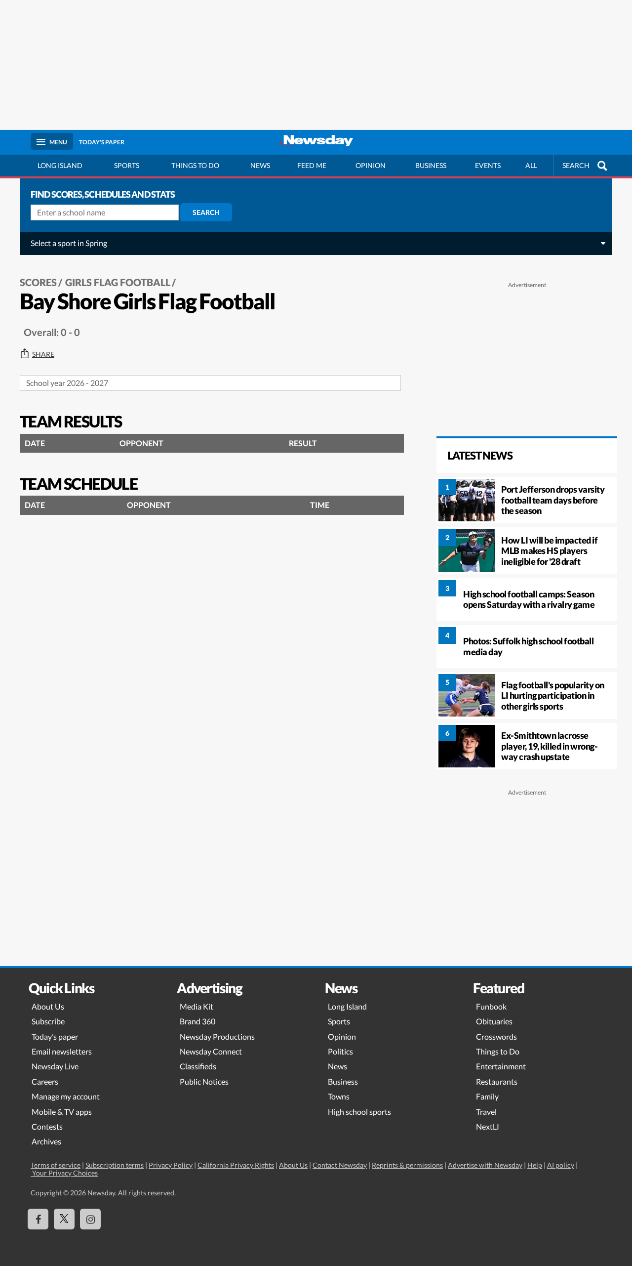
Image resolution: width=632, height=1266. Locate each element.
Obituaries (494, 1021)
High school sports (359, 1111)
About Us (48, 1006)
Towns (339, 1096)
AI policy (560, 1165)
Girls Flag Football (117, 282)
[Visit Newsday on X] (64, 1219)
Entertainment (501, 1066)
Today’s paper (55, 1036)
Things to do (195, 165)
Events (488, 165)
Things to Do (497, 1051)
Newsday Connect (211, 1051)
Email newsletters (62, 1051)
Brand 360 (197, 1021)
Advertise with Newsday (485, 1165)
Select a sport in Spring (69, 243)
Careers (45, 1081)
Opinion (371, 165)
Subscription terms (114, 1165)
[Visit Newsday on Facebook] (38, 1219)
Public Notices (204, 1081)
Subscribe (48, 1021)
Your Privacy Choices (64, 1173)
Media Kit (196, 1006)
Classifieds (198, 1066)
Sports (126, 165)
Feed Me (311, 165)
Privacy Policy (171, 1165)
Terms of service (55, 1165)
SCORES (38, 282)
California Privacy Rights (236, 1165)
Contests (47, 1126)
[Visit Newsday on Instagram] (90, 1219)
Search (206, 212)
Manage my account (66, 1096)
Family (487, 1096)
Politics (340, 1051)
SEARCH (576, 165)
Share (43, 354)
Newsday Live (55, 1066)
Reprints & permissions (407, 1165)
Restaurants (496, 1081)
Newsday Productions (217, 1036)
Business (430, 165)
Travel (486, 1111)
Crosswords (496, 1036)
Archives (46, 1141)
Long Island (60, 165)
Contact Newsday (340, 1165)
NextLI (487, 1126)
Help (534, 1165)
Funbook (491, 1006)
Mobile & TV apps (62, 1111)
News (260, 165)
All (531, 165)
